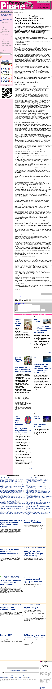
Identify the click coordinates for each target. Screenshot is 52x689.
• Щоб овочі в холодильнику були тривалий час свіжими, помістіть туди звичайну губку (12, 489)
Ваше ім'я (17, 304)
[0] (15, 480)
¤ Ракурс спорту (4, 34)
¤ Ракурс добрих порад (6, 47)
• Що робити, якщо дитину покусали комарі (11, 508)
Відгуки (6, 677)
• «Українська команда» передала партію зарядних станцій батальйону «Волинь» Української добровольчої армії (39, 497)
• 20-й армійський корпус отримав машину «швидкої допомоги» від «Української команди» (38, 505)
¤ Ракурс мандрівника (6, 43)
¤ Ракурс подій (4, 22)
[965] (23, 484)
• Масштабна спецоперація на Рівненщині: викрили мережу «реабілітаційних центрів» (11, 483)
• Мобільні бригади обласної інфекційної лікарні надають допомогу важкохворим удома (38, 503)
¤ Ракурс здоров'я (5, 29)
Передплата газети (25, 675)
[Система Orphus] (23, 300)
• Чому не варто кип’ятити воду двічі (9, 481)
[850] (16, 501)
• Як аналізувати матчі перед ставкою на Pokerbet (38, 500)
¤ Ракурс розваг (4, 50)
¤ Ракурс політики (5, 24)
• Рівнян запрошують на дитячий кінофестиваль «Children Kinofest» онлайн (12, 487)
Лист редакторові (13, 675)
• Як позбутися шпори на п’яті (7, 501)
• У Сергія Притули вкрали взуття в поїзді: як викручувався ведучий (10, 493)
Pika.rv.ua (42, 687)
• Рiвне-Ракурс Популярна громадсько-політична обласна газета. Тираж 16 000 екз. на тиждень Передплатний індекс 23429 (12, 479)
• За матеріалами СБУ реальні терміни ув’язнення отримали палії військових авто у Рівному (38, 478)
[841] (16, 500)
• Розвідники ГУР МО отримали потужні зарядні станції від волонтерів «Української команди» (38, 492)
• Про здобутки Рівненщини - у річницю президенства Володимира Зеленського (10, 497)
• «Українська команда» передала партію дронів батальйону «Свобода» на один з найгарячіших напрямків (38, 510)
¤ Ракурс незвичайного (6, 45)
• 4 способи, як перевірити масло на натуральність (13, 503)
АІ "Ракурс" (43, 688)
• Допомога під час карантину (7, 502)
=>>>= (30, 343)
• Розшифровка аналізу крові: (7, 500)
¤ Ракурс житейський (6, 39)
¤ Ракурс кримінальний (6, 36)
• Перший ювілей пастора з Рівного (35, 486)
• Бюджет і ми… (4, 511)
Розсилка (11, 677)
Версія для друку (44, 293)
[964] (19, 481)
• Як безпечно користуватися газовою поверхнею (38, 514)
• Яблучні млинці (30, 487)
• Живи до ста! (4, 495)
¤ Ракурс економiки (5, 27)
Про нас (2, 677)
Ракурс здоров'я (19, 12)
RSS (19, 675)
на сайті (20, 677)
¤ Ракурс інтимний (5, 41)
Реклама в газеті (4, 675)
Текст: (16, 310)
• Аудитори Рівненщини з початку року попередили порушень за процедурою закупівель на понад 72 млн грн (13, 513)
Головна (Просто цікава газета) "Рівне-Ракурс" (6, 15)
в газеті (28, 677)
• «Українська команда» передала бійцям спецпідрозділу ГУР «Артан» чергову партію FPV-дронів (38, 484)
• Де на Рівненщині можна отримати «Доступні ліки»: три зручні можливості (38, 489)
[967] (16, 502)
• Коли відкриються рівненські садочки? (10, 491)
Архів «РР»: (5, 60)
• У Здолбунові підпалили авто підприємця (11, 506)
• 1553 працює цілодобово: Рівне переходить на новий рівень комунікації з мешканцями (38, 513)
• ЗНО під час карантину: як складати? (10, 498)
